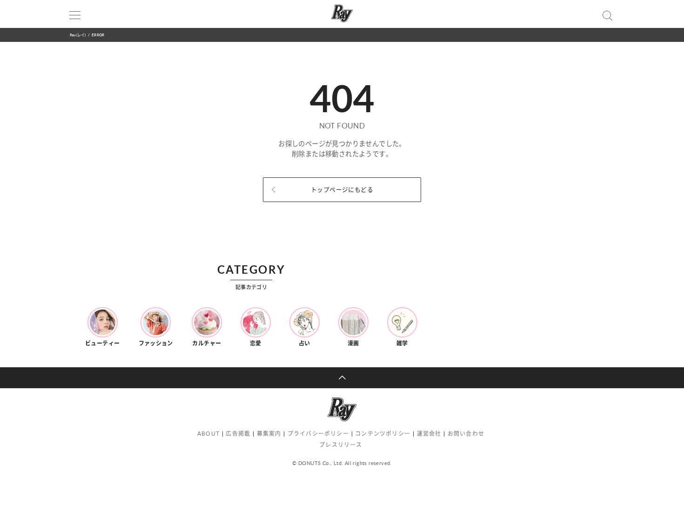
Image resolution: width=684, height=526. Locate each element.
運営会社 (429, 434)
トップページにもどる (342, 189)
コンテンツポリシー (382, 434)
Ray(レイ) (78, 34)
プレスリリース (340, 445)
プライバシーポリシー (318, 434)
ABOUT (208, 434)
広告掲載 (238, 434)
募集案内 (269, 434)
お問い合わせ (466, 434)
